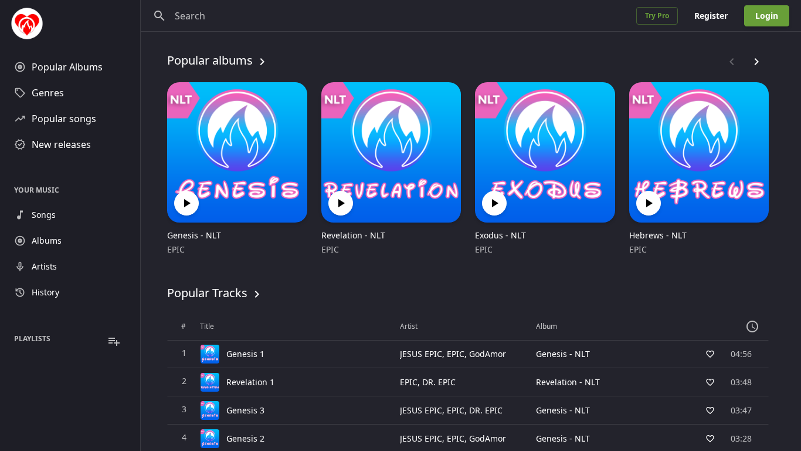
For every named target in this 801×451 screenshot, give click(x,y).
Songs (44, 214)
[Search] (159, 15)
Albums (47, 240)
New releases (61, 144)
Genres (48, 92)
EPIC (176, 249)
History (45, 292)
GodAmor (487, 353)
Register (711, 15)
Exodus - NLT (500, 235)
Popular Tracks (207, 293)
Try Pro (657, 16)
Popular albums (210, 60)
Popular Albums (67, 66)
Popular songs (64, 118)
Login (766, 15)
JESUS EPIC (421, 353)
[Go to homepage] (70, 23)
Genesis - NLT (194, 235)
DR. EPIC (439, 382)
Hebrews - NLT (658, 235)
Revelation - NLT (353, 235)
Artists (44, 266)
